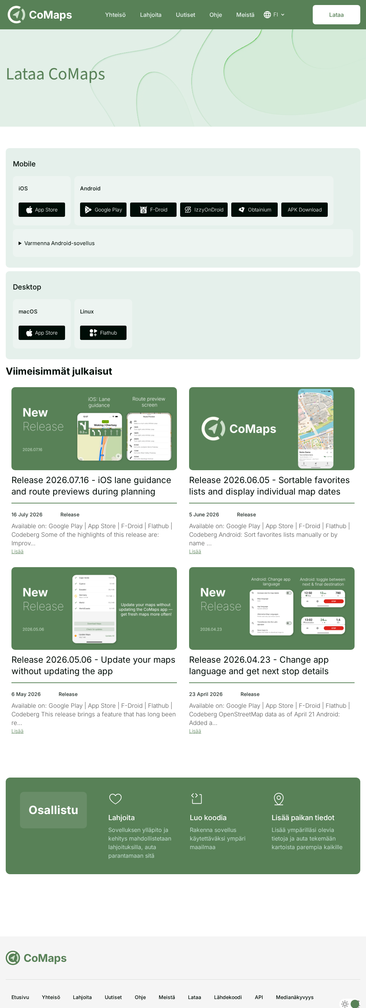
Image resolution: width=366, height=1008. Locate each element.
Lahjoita (151, 14)
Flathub (108, 333)
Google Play (108, 209)
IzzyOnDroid (208, 209)
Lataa (336, 14)
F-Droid (158, 209)
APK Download (305, 209)
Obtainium (259, 209)
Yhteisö (115, 14)
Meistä (245, 14)
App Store (46, 209)
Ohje (215, 14)
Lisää (17, 551)
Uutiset (185, 14)
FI (275, 14)
